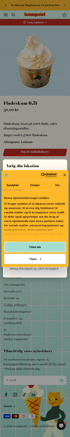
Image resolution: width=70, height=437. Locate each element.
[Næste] (64, 5)
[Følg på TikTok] (24, 394)
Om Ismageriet (14, 284)
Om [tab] (57, 185)
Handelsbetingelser (17, 312)
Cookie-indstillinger (42, 426)
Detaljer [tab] (35, 185)
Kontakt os (11, 298)
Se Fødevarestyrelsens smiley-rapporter (17, 334)
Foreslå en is (13, 291)
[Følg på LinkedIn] (33, 394)
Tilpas (33, 258)
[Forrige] (5, 5)
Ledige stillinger (15, 305)
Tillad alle (35, 247)
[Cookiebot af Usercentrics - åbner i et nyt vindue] (42, 175)
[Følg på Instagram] (15, 394)
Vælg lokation (35, 22)
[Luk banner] (64, 175)
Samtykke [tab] (12, 185)
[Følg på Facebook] (6, 394)
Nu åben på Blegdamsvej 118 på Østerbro (35, 4)
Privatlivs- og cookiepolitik (13, 321)
